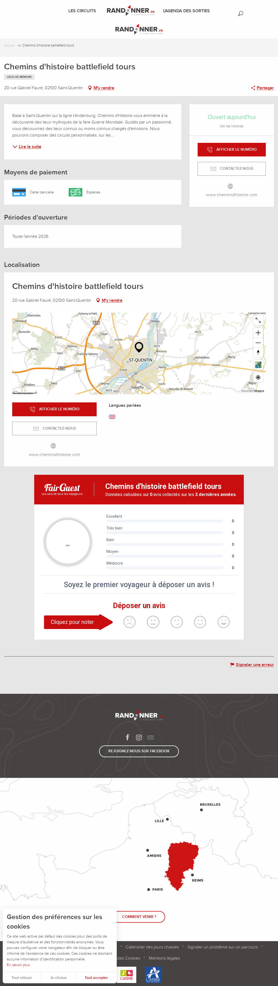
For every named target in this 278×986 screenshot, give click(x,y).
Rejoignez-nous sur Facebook (139, 751)
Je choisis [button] (58, 977)
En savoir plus (18, 965)
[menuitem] (83, 11)
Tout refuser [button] (21, 977)
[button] (240, 13)
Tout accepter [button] (96, 977)
